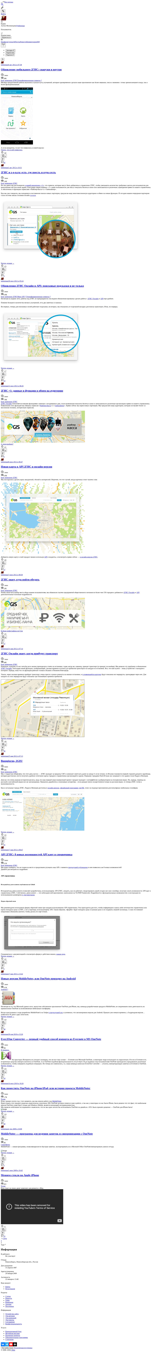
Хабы (7, 1300)
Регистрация (10, 1289)
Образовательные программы (16, 1337)
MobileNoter (56, 1101)
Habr (13, 1350)
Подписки (10, 55)
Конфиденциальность (13, 1324)
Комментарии (33, 42)
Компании (9, 1302)
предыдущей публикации (78, 867)
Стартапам (9, 1339)
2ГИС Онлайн (93, 299)
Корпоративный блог (13, 1331)
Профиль (4, 42)
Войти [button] (3, 14)
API (101, 299)
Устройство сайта (12, 1314)
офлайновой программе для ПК (72, 788)
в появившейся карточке (92, 674)
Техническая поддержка (23, 1348)
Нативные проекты (12, 1335)
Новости (23, 42)
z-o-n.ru (33, 195)
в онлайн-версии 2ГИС (89, 557)
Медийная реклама (12, 1333)
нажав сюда (60, 954)
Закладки (10, 50)
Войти (7, 1287)
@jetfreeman (20, 26)
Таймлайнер (59, 406)
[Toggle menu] (2, 2)
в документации (28, 895)
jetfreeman (4, 65)
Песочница (9, 1306)
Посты (17, 42)
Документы (9, 1320)
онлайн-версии (53, 788)
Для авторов (10, 1316)
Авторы (8, 1304)
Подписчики (10, 52)
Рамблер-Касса (45, 406)
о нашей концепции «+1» (34, 185)
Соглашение (10, 1322)
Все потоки (8, 2)
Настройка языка (7, 1348)
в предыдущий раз (56, 1012)
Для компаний (10, 1318)
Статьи (11, 42)
